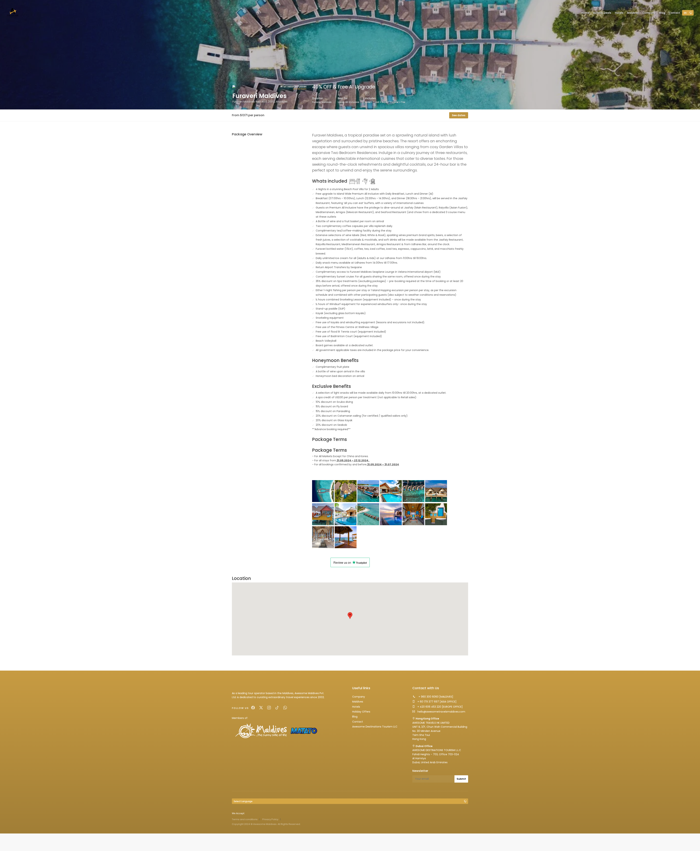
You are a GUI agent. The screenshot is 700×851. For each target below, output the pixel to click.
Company (358, 696)
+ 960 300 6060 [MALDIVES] (435, 696)
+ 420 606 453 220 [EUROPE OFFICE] (440, 707)
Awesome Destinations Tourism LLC (374, 726)
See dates (458, 115)
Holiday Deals (602, 13)
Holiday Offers (361, 711)
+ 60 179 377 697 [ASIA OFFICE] (436, 701)
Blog (354, 716)
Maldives (357, 701)
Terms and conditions (245, 819)
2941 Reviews (299, 88)
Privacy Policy (270, 819)
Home (585, 13)
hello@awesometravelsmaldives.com (441, 711)
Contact (357, 721)
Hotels (356, 707)
